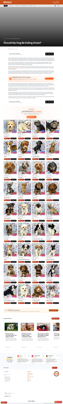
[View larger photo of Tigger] (44, 244)
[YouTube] (7, 396)
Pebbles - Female (36, 279)
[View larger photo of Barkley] (58, 121)
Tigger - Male (35, 258)
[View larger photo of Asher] (16, 224)
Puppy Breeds (17, 5)
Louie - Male (49, 237)
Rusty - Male (7, 176)
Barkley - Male (50, 135)
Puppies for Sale (11, 5)
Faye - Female (7, 217)
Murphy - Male (21, 217)
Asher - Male (7, 237)
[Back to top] (58, 368)
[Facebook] (5, 396)
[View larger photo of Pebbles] (44, 265)
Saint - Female (22, 135)
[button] (7, 121)
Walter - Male (49, 279)
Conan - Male (21, 258)
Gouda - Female (22, 299)
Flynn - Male (7, 279)
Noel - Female (35, 217)
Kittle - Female (7, 155)
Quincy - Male (21, 237)
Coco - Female (22, 279)
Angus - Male (7, 299)
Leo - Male (21, 196)
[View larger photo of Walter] (58, 265)
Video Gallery (30, 5)
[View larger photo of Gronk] (44, 141)
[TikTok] (10, 396)
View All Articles (55, 318)
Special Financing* (30, 374)
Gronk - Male (35, 155)
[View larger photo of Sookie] (16, 244)
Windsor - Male (36, 237)
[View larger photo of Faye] (16, 203)
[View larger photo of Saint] (30, 121)
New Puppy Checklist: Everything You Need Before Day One (43, 335)
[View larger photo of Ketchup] (44, 285)
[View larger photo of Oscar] (44, 182)
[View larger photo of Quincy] (30, 224)
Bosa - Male (35, 135)
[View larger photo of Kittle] (16, 141)
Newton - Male (50, 155)
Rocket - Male (35, 176)
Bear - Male (21, 155)
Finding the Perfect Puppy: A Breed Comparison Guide (26, 335)
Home (4, 38)
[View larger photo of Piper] (58, 182)
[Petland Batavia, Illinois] (8, 2)
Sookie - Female (8, 258)
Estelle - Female (8, 196)
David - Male (49, 217)
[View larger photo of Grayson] (30, 162)
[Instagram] (8, 396)
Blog (34, 5)
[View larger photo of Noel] (44, 203)
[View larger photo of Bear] (30, 141)
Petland (25, 332)
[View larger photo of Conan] (30, 244)
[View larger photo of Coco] (30, 265)
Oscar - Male (35, 196)
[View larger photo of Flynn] (16, 265)
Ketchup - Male (36, 299)
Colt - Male (7, 135)
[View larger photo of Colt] (16, 121)
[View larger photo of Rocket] (44, 162)
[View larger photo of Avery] (58, 244)
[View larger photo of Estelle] (16, 182)
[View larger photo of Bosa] (44, 121)
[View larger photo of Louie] (58, 224)
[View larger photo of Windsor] (44, 224)
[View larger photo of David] (58, 203)
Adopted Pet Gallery (24, 5)
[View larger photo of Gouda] (30, 285)
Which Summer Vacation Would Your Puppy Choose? (11, 335)
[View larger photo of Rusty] (16, 162)
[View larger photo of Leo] (30, 182)
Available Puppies (30, 373)
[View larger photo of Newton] (58, 141)
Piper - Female (49, 196)
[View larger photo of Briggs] (58, 162)
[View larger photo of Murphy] (30, 203)
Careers (28, 379)
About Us (28, 375)
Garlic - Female (50, 299)
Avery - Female (50, 258)
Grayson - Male (22, 176)
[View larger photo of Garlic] (58, 285)
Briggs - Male (49, 176)
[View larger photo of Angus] (16, 285)
